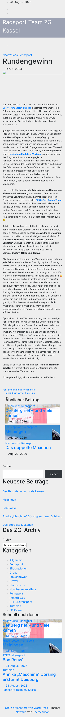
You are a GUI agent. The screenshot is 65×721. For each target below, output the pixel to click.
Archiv (7, 539)
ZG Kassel (16, 610)
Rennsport (25, 55)
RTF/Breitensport (21, 602)
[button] (5, 45)
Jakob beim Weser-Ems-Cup (19, 393)
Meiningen (15, 431)
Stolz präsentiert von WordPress (27, 708)
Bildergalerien (18, 568)
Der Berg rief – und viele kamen (28, 413)
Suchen (7, 466)
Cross (13, 572)
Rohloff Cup (17, 597)
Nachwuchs (11, 55)
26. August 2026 (16, 636)
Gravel (14, 581)
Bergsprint (16, 564)
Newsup (21, 712)
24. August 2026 (16, 651)
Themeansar (41, 712)
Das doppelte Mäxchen (28, 447)
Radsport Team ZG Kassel (19, 689)
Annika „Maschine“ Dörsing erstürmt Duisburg (32, 516)
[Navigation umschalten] (8, 42)
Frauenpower (14, 427)
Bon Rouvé (10, 508)
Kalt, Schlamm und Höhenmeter (19, 389)
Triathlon (15, 606)
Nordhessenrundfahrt (23, 589)
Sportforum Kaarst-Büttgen (17, 108)
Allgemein (16, 560)
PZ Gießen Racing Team (49, 200)
